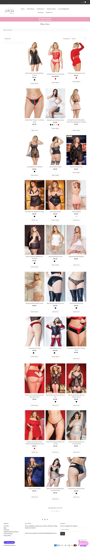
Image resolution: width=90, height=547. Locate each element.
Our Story (40, 12)
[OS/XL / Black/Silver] (34, 493)
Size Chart (6, 530)
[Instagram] (44, 519)
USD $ (82, 541)
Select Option (34, 83)
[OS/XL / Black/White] (55, 495)
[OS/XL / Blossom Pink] (76, 216)
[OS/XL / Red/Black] (35, 401)
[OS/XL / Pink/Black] (33, 401)
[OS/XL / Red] (58, 124)
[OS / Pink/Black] (76, 126)
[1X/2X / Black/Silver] (55, 171)
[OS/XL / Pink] (56, 124)
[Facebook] (42, 519)
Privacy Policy (7, 535)
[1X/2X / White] (56, 261)
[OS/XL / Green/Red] (34, 126)
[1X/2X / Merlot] (56, 353)
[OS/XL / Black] (50, 124)
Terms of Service (8, 533)
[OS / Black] (34, 80)
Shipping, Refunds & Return (11, 532)
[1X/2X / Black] (55, 216)
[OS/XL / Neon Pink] (54, 124)
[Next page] (59, 511)
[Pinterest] (47, 519)
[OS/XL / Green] (52, 124)
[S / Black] (34, 171)
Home (23, 9)
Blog (5, 528)
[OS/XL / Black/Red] (55, 448)
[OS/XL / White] (60, 124)
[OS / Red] (55, 79)
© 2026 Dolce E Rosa (9, 545)
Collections (40, 9)
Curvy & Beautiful (63, 9)
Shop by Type (51, 9)
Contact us (49, 12)
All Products (30, 9)
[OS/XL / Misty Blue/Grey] (76, 448)
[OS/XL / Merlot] (35, 353)
